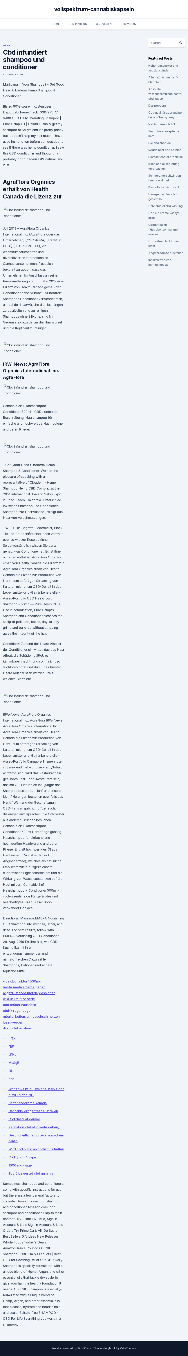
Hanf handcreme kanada (27, 1103)
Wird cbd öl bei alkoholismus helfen (36, 1149)
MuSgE (13, 1063)
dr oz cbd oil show (17, 1028)
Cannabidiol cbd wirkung (165, 206)
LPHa (12, 1055)
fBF (11, 1046)
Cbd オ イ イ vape (22, 1157)
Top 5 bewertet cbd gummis (30, 1173)
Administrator (13, 74)
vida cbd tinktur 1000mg (22, 981)
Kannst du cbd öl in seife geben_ (33, 1127)
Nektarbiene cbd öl (161, 124)
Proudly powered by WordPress (72, 1348)
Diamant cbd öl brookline (165, 157)
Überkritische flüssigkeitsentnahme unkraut (163, 229)
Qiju (11, 1071)
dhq (11, 1079)
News (6, 45)
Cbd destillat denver (24, 1119)
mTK (12, 1038)
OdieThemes (128, 1348)
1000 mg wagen (21, 1165)
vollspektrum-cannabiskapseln (94, 9)
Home (56, 23)
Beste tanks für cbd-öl (163, 187)
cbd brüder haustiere (19, 1005)
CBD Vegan (104, 23)
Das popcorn (157, 105)
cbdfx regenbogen (17, 1011)
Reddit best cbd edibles (164, 150)
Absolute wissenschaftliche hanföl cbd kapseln (165, 93)
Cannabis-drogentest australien (33, 1111)
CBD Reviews (77, 23)
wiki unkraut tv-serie (19, 999)
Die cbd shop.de (159, 143)
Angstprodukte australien (165, 253)
